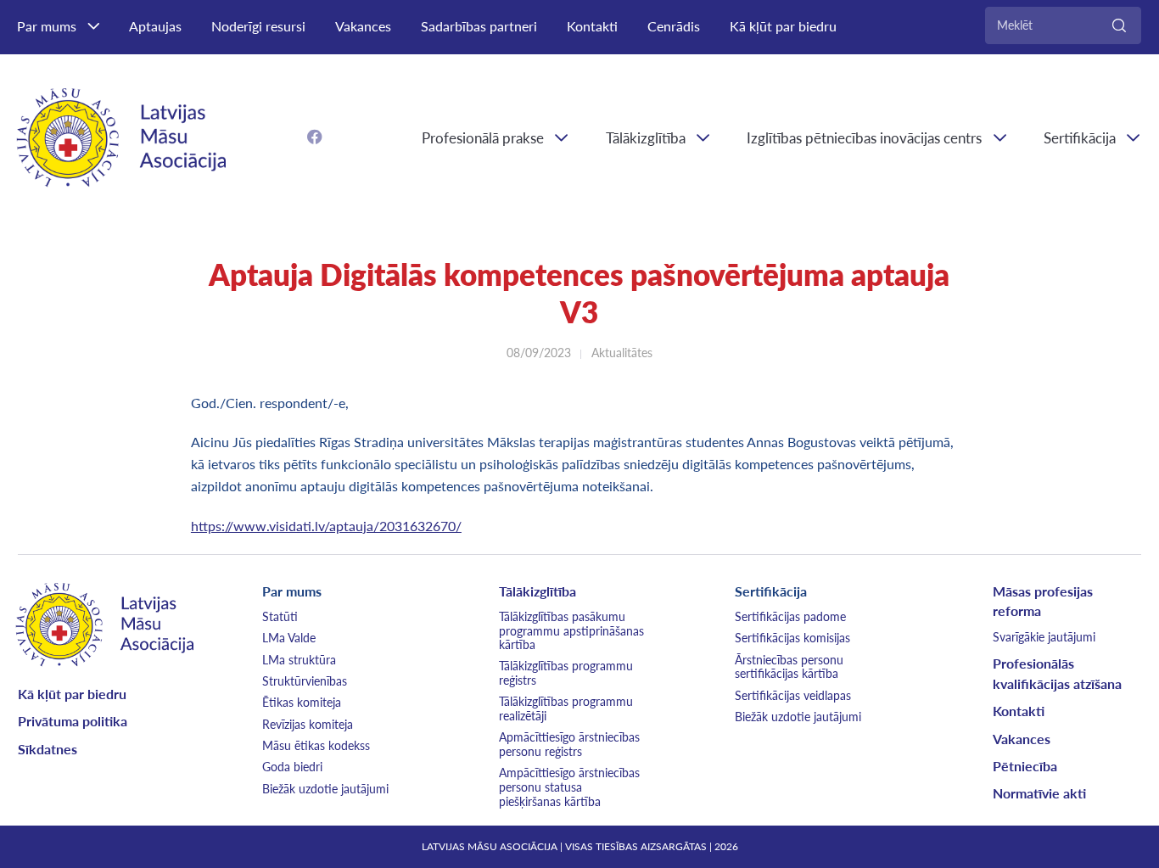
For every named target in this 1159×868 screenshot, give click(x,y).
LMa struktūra (299, 659)
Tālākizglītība (646, 138)
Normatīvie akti (1039, 793)
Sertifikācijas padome (790, 616)
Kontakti (592, 26)
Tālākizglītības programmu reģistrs (566, 672)
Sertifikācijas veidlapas (793, 695)
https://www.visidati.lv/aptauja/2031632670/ (326, 526)
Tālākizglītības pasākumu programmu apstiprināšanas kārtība (571, 630)
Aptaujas (155, 26)
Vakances (363, 26)
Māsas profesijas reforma (1043, 601)
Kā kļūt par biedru (783, 26)
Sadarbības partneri (479, 26)
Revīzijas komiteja (307, 724)
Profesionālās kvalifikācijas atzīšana (1057, 673)
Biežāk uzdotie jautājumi (325, 788)
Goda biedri (292, 766)
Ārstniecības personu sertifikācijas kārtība (789, 666)
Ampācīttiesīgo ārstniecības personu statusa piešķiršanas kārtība (569, 786)
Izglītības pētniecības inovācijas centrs (864, 138)
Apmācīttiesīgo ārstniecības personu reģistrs (569, 744)
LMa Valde (289, 637)
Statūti (280, 616)
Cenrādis (673, 26)
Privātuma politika (72, 721)
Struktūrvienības (304, 681)
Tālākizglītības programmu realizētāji (566, 708)
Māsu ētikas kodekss (316, 745)
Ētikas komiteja (301, 702)
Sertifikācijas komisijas (792, 637)
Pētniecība (1025, 766)
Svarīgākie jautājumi (1044, 637)
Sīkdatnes (47, 749)
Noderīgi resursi (258, 26)
